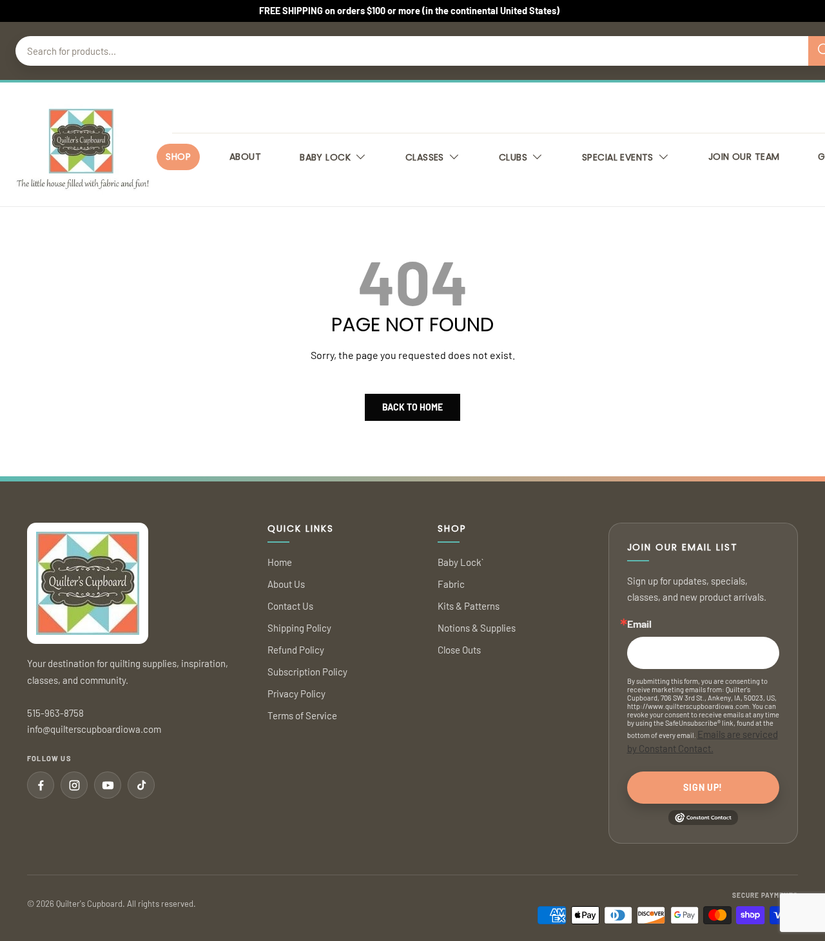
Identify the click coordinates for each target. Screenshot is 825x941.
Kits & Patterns (469, 606)
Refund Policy (295, 649)
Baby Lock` (460, 562)
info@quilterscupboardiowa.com (94, 729)
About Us (286, 584)
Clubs (513, 157)
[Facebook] (40, 785)
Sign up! (703, 787)
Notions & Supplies (477, 628)
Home (279, 562)
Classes (424, 157)
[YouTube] (107, 785)
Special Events (618, 157)
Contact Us (290, 606)
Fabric (451, 584)
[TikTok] (141, 785)
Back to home (412, 407)
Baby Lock (325, 157)
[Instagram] (74, 785)
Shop (178, 156)
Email (639, 624)
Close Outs (459, 649)
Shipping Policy (299, 628)
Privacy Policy (296, 693)
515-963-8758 (55, 713)
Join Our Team (743, 156)
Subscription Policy (307, 671)
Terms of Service (302, 715)
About (245, 156)
